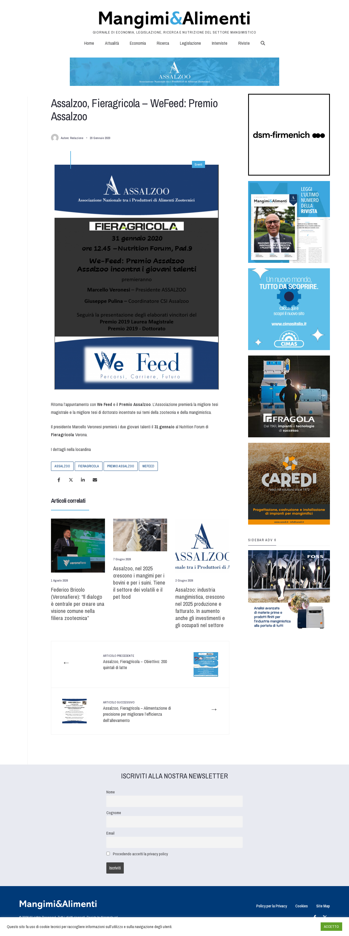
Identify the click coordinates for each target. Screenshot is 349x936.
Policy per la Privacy (271, 906)
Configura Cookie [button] (303, 926)
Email (110, 833)
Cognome (113, 812)
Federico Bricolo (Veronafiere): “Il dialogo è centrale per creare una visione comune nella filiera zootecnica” (77, 604)
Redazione (76, 138)
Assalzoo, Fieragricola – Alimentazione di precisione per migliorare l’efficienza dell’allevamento (137, 711)
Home (89, 43)
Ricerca (163, 43)
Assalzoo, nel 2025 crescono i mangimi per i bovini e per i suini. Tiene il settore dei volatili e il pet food (139, 582)
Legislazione (190, 43)
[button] (262, 43)
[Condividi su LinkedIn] (83, 479)
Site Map (323, 906)
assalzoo (62, 466)
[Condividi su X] (71, 479)
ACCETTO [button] (331, 926)
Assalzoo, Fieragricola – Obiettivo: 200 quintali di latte (135, 662)
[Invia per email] (95, 479)
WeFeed (148, 466)
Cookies (301, 906)
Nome (110, 791)
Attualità (112, 43)
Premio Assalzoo (120, 466)
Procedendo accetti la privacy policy (140, 853)
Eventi (198, 164)
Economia (138, 43)
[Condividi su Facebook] (59, 479)
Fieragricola (88, 466)
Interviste (219, 43)
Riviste (244, 43)
